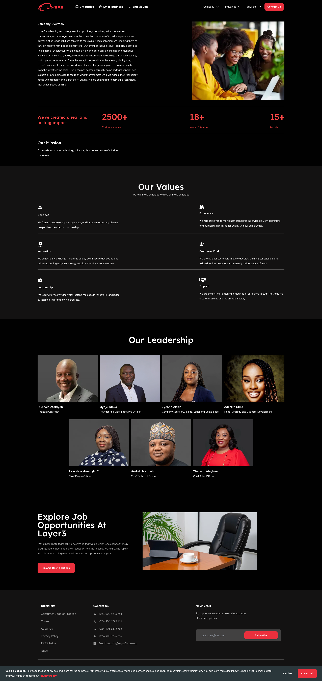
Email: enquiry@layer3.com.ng (118, 643)
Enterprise (87, 6)
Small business (113, 6)
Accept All (307, 673)
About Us (47, 628)
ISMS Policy (48, 643)
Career (45, 621)
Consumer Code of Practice (58, 614)
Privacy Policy (49, 636)
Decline (287, 673)
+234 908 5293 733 (110, 636)
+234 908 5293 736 (110, 628)
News (44, 650)
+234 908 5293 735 (110, 621)
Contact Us (274, 6)
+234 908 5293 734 (110, 614)
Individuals (140, 6)
